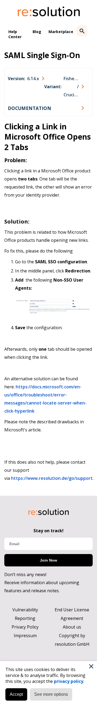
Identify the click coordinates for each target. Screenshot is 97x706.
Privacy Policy (25, 627)
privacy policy (68, 681)
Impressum (25, 635)
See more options (51, 694)
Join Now (48, 560)
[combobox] (26, 78)
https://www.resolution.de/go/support (52, 478)
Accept (16, 694)
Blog (37, 31)
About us (72, 627)
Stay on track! (48, 531)
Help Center (15, 34)
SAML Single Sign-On (42, 55)
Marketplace (60, 31)
